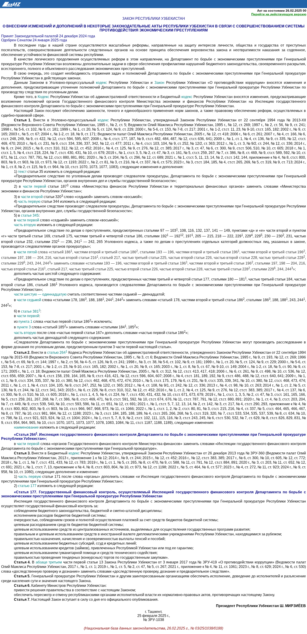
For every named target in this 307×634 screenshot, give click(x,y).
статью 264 (57, 352)
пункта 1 (25, 322)
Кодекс (43, 97)
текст (22, 172)
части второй (32, 197)
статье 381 (30, 311)
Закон (159, 83)
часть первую (29, 201)
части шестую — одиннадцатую (40, 294)
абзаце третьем (49, 562)
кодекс (101, 83)
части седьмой (29, 300)
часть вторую (25, 225)
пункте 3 (24, 327)
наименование (26, 427)
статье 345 (30, 215)
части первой (34, 186)
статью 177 (27, 486)
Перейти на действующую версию (278, 14)
